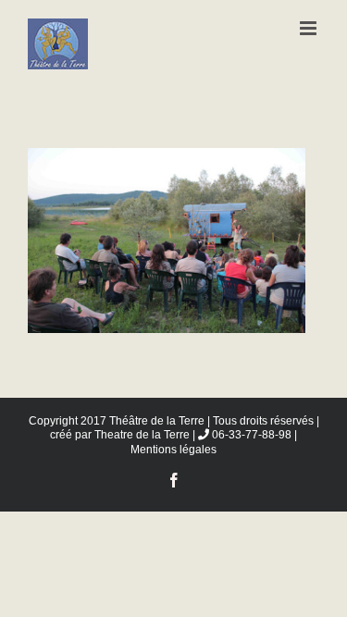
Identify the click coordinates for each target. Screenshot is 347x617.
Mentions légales (173, 449)
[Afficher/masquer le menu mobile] (309, 28)
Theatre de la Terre (142, 434)
